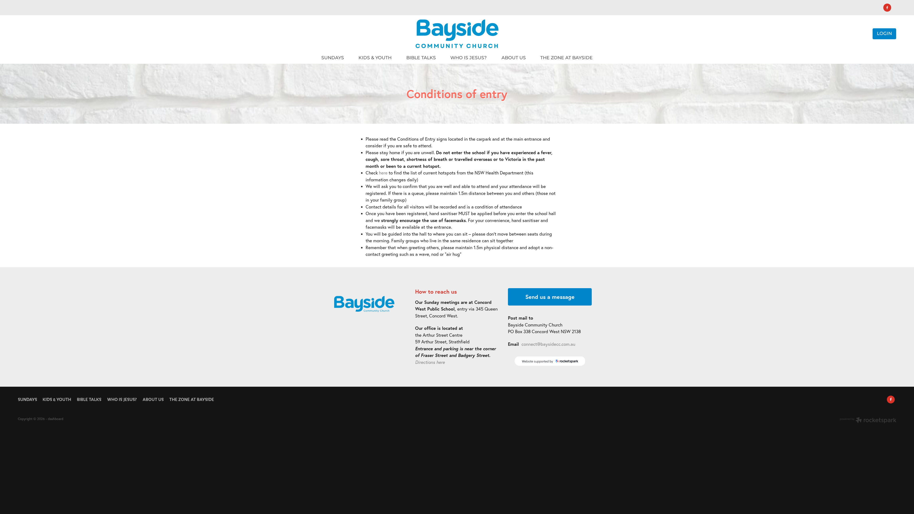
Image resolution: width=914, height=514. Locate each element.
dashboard (55, 419)
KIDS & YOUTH (375, 58)
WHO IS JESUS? (468, 58)
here (383, 173)
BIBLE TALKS (421, 58)
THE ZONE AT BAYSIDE (566, 58)
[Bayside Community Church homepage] (456, 34)
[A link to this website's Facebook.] (887, 7)
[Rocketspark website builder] (868, 421)
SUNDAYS (332, 58)
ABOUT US (514, 58)
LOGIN (884, 33)
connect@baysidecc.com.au (548, 344)
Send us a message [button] (550, 297)
